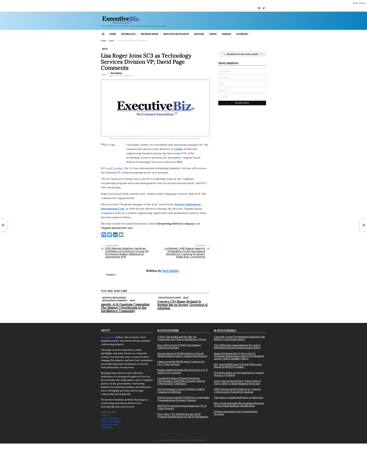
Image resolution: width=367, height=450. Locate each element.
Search (262, 55)
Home (113, 34)
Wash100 (226, 34)
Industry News (149, 34)
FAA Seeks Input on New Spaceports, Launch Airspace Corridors (239, 374)
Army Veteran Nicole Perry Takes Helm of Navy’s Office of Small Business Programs (237, 382)
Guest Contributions (111, 421)
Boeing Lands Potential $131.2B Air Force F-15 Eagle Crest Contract (182, 371)
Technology (128, 34)
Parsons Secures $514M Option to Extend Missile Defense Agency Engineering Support (182, 354)
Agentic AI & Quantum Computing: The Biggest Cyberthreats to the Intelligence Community (125, 307)
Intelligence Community (114, 300)
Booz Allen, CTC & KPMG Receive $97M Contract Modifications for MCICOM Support (182, 415)
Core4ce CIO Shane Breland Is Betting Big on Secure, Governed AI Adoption (182, 305)
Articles (199, 34)
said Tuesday (115, 168)
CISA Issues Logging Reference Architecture (238, 397)
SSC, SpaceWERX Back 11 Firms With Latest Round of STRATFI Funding (238, 365)
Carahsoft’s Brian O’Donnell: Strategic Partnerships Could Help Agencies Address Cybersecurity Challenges (181, 381)
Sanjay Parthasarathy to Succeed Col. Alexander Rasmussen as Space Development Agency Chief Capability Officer (239, 356)
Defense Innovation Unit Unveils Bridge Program (236, 413)
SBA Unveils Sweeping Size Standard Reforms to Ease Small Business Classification (239, 404)
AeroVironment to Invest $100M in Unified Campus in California (180, 390)
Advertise (242, 34)
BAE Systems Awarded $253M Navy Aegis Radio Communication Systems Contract (183, 399)
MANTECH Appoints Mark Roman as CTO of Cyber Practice (182, 407)
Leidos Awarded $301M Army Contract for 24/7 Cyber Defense (181, 363)
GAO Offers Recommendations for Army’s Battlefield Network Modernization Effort (237, 346)
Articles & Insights (110, 418)
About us (105, 415)
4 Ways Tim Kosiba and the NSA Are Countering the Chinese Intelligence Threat (181, 338)
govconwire (169, 330)
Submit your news (109, 424)
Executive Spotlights (176, 34)
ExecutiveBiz (108, 337)
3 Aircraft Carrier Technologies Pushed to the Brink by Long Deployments (239, 338)
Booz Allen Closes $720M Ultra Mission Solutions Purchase (179, 346)
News (132, 300)
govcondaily (226, 330)
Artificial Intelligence (114, 297)
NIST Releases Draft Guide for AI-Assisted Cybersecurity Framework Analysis (237, 390)
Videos (213, 34)
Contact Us (106, 427)
